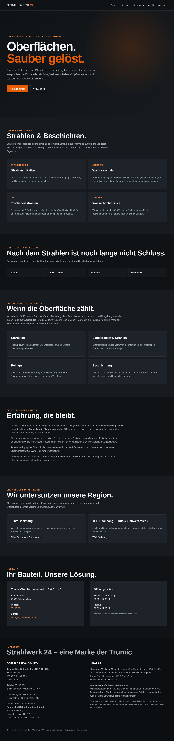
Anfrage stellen (17, 89)
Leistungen (123, 5)
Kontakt (150, 5)
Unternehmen (138, 5)
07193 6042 (39, 89)
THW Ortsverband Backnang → (26, 537)
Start (113, 5)
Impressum (162, 5)
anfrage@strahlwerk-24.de (24, 617)
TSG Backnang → (101, 537)
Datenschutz (82, 730)
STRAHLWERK (20, 5)
